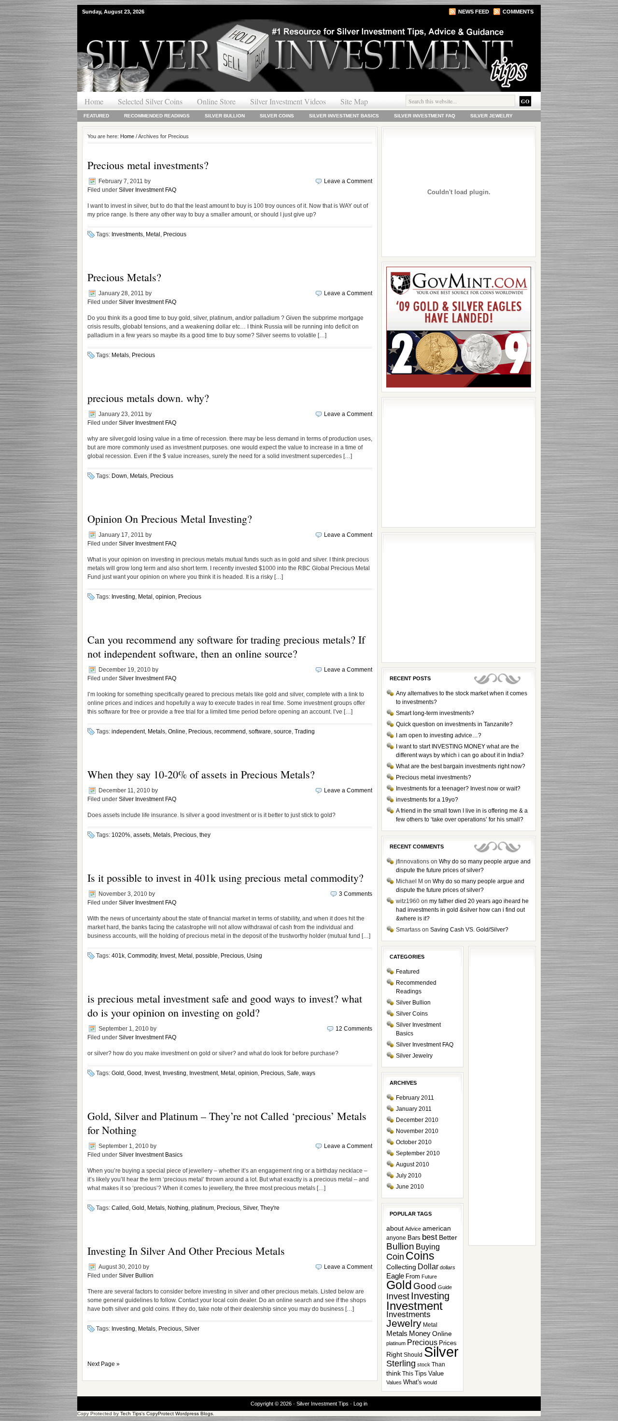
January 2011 (414, 1108)
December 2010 (417, 1120)
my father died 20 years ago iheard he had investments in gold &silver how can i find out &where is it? (462, 910)
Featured (96, 115)
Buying (428, 1247)
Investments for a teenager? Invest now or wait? (458, 788)
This (407, 1373)
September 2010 (418, 1153)
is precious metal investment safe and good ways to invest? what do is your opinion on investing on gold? (224, 1005)
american (436, 1228)
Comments (518, 11)
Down (119, 476)
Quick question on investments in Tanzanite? (454, 724)
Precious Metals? (124, 277)
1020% (121, 835)
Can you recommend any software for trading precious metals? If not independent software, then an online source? (226, 646)
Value (436, 1373)
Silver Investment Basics (344, 115)
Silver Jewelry (491, 115)
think (393, 1373)
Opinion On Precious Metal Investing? (169, 519)
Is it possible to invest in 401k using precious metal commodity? (225, 878)
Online (176, 731)
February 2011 (415, 1097)
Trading (305, 731)
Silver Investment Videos (288, 101)
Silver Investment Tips (193, 38)
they (205, 835)
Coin (395, 1257)
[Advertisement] (458, 597)
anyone (396, 1237)
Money (420, 1333)
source (283, 731)
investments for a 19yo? (427, 799)
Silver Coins (277, 115)
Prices (448, 1343)
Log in (360, 1404)
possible (207, 955)
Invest (167, 955)
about (395, 1228)
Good (134, 1073)
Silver (250, 1208)
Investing (123, 596)
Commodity (142, 955)
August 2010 (412, 1164)
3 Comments (355, 893)
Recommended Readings (157, 115)
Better (448, 1237)
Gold (118, 1073)
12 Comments (354, 1028)
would (430, 1382)
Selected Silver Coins (150, 101)
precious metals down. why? (148, 398)
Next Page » (103, 1364)
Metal (153, 234)
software (260, 731)
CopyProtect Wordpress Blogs (179, 1413)
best (429, 1237)
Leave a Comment (348, 181)
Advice (413, 1229)
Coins (420, 1256)
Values (394, 1382)
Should (413, 1354)
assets (141, 835)
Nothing (178, 1208)
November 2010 (417, 1131)
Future (429, 1276)
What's (412, 1382)
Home (93, 101)
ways (308, 1073)
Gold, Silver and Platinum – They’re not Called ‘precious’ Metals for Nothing (226, 1123)
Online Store (216, 101)
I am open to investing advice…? (438, 735)
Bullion (400, 1246)
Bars (414, 1237)
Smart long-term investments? (435, 713)
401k (118, 955)
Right (394, 1354)
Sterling (401, 1363)
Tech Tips (130, 1413)
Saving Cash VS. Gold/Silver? (469, 929)
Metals (120, 355)
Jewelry (403, 1323)
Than (438, 1364)
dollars (447, 1267)
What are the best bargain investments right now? (460, 766)
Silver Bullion (225, 115)
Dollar (428, 1266)
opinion (165, 596)
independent (128, 731)
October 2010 (414, 1142)
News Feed (473, 11)
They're (270, 1208)
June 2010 (410, 1186)
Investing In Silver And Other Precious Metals (186, 1251)
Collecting (401, 1267)
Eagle (395, 1276)
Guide (445, 1287)
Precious (174, 234)
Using (254, 955)
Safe (293, 1073)
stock (423, 1364)
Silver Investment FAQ (424, 115)
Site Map (354, 101)
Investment (203, 1073)
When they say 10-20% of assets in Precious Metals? (201, 774)
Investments (127, 234)
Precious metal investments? (148, 165)
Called (120, 1208)
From (413, 1276)
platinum (202, 1208)
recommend (230, 731)
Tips (421, 1373)
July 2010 (408, 1175)
